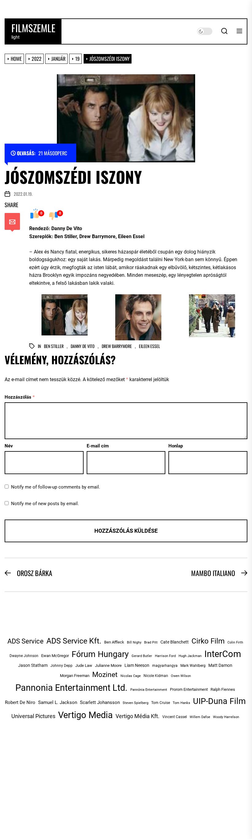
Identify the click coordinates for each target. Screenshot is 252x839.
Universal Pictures (33, 716)
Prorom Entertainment (189, 689)
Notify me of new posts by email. (45, 503)
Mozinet (105, 675)
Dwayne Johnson (24, 656)
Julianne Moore (108, 665)
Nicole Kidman (156, 676)
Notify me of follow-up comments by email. (55, 487)
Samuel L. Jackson (57, 702)
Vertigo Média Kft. (137, 716)
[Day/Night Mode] (204, 31)
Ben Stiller (54, 346)
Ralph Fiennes (223, 689)
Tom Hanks (181, 703)
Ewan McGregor (55, 655)
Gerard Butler (142, 656)
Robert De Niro (20, 702)
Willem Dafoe (200, 717)
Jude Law (83, 665)
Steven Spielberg (135, 703)
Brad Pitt (151, 642)
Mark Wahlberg (193, 665)
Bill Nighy (134, 642)
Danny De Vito (83, 346)
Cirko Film (208, 640)
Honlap (175, 446)
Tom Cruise (160, 703)
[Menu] (239, 31)
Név (9, 446)
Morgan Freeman (74, 675)
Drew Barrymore (117, 346)
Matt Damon (220, 665)
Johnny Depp (61, 665)
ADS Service (25, 641)
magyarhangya (165, 665)
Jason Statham (33, 665)
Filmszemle (33, 28)
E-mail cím (98, 446)
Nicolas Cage (130, 676)
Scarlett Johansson (100, 702)
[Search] (224, 31)
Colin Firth (235, 642)
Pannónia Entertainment (148, 690)
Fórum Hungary (100, 654)
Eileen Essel (149, 346)
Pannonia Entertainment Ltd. (71, 687)
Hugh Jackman (190, 656)
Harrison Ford (165, 656)
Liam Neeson (136, 665)
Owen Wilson (181, 676)
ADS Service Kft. (73, 640)
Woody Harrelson (226, 717)
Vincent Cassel (174, 717)
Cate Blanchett (174, 642)
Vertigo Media (85, 715)
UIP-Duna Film (219, 701)
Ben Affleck (114, 642)
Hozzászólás (20, 397)
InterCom (222, 654)
